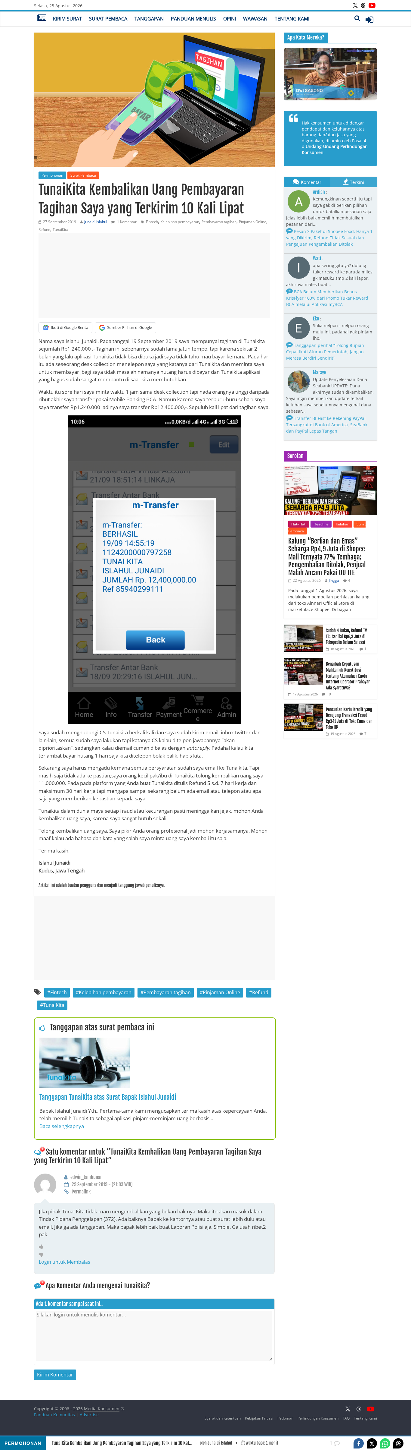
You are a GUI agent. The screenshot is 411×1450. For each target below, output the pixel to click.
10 (329, 694)
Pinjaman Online (252, 221)
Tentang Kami (292, 18)
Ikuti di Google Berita (69, 327)
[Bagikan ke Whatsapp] (385, 1443)
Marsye (319, 372)
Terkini (357, 182)
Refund (44, 229)
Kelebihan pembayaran (179, 221)
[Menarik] (42, 1246)
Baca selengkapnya (61, 1126)
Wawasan (255, 18)
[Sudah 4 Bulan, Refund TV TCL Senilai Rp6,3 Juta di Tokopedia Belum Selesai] (303, 628)
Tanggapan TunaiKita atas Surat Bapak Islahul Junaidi (107, 1097)
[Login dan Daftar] (369, 19)
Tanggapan (149, 18)
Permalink (81, 1192)
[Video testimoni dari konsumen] (330, 74)
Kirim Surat (67, 18)
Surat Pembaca (108, 18)
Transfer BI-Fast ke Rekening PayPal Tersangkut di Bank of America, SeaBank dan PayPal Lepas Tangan (326, 424)
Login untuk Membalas (64, 1262)
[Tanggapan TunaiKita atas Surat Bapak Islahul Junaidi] (84, 1041)
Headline (321, 524)
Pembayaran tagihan (219, 221)
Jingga (334, 580)
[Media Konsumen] (41, 18)
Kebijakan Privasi (259, 1418)
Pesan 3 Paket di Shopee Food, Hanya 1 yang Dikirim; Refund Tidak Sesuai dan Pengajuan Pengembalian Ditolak (329, 238)
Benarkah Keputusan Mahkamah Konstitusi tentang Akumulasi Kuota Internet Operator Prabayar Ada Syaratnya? (348, 675)
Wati (317, 258)
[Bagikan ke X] (372, 1443)
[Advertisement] (154, 275)
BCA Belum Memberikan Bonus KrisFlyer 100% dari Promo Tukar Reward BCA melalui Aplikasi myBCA (327, 298)
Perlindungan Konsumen (318, 1418)
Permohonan (52, 175)
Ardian (319, 192)
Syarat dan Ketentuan (223, 1418)
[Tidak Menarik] (42, 1254)
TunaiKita (60, 229)
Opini (229, 18)
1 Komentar (126, 221)
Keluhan (342, 524)
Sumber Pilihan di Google (129, 327)
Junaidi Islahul (95, 221)
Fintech (152, 221)
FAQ (346, 1418)
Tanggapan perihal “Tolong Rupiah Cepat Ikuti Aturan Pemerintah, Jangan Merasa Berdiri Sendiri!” (325, 351)
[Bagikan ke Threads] (398, 1443)
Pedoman (285, 1418)
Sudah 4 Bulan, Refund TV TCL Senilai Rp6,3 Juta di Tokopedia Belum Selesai (346, 636)
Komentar (311, 182)
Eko (316, 319)
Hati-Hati (298, 524)
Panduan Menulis (193, 18)
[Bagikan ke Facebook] (359, 1443)
